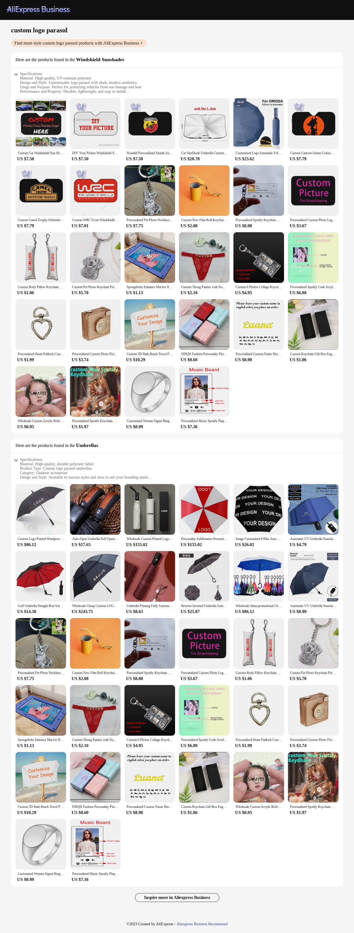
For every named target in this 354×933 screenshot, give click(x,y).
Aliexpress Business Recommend (202, 924)
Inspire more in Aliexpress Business (177, 897)
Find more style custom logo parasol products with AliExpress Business (76, 43)
